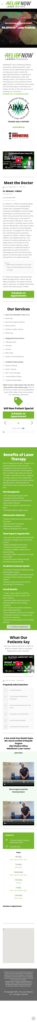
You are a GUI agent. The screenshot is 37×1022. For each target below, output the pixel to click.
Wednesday (18, 872)
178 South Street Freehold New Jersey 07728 (19, 841)
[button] (12, 428)
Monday (18, 857)
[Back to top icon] (33, 1018)
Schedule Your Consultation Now (15, 94)
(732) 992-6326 (10, 198)
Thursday (18, 880)
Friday (18, 888)
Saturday (18, 895)
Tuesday (18, 864)
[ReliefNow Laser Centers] (18, 4)
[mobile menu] (2, 4)
